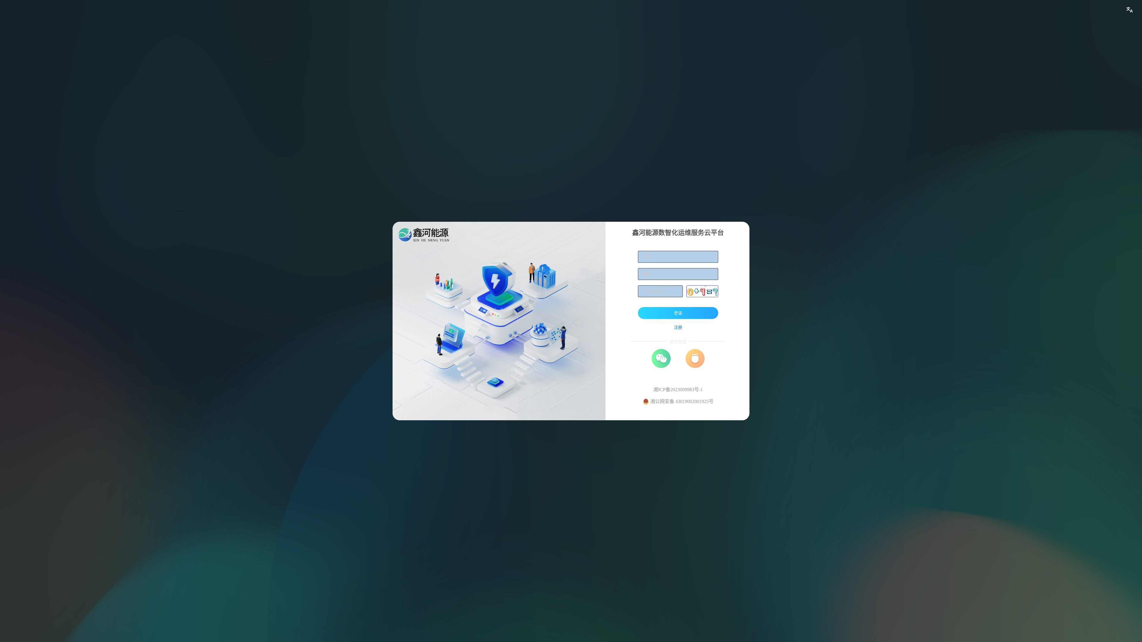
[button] (1129, 10)
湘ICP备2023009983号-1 (678, 389)
